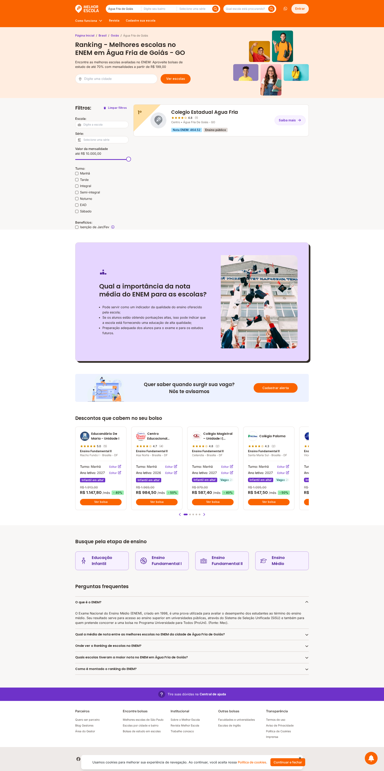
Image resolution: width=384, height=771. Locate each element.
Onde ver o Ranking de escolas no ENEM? (108, 645)
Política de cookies (252, 762)
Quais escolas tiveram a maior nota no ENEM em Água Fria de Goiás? (131, 657)
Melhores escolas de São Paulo (143, 719)
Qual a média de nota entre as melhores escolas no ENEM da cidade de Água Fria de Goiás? (150, 634)
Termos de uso (275, 719)
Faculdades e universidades (236, 719)
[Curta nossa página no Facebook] (78, 759)
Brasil (103, 35)
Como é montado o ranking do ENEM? (106, 669)
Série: (79, 134)
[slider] (128, 159)
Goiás (115, 35)
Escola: (80, 119)
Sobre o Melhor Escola (185, 719)
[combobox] (123, 8)
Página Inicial (84, 35)
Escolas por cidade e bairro (140, 725)
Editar (113, 466)
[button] (180, 514)
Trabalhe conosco (182, 731)
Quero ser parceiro (87, 719)
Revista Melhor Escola (185, 725)
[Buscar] (215, 9)
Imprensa (272, 736)
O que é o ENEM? (88, 602)
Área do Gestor (85, 731)
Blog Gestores (84, 725)
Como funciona (86, 20)
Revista (114, 20)
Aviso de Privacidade (280, 725)
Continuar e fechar (288, 762)
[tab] (186, 514)
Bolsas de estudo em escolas (142, 731)
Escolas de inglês (229, 725)
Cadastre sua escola (140, 20)
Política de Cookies (278, 731)
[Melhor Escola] (87, 9)
